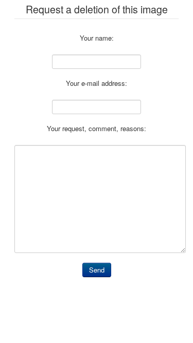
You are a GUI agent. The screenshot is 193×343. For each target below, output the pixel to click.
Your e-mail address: (96, 83)
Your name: (97, 38)
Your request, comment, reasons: (96, 128)
